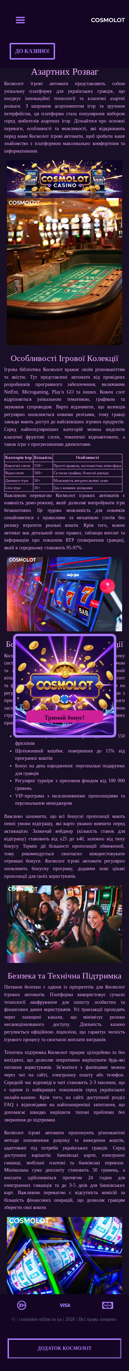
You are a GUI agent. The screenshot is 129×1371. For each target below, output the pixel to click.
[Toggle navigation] (20, 20)
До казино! (32, 51)
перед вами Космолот (26, 136)
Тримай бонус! (64, 717)
